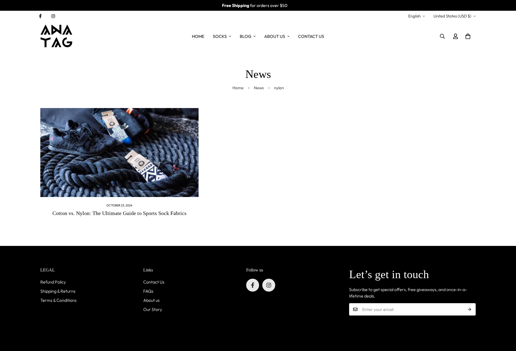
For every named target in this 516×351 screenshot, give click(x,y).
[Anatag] (56, 36)
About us (151, 300)
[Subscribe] (470, 309)
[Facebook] (40, 16)
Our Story (152, 309)
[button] (468, 36)
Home (198, 36)
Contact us (311, 36)
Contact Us (153, 282)
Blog (245, 36)
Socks (220, 36)
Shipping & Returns (58, 291)
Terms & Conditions (58, 300)
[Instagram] (53, 16)
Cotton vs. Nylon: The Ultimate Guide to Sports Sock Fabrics (119, 213)
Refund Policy (53, 282)
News (259, 87)
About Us (274, 36)
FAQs (148, 291)
